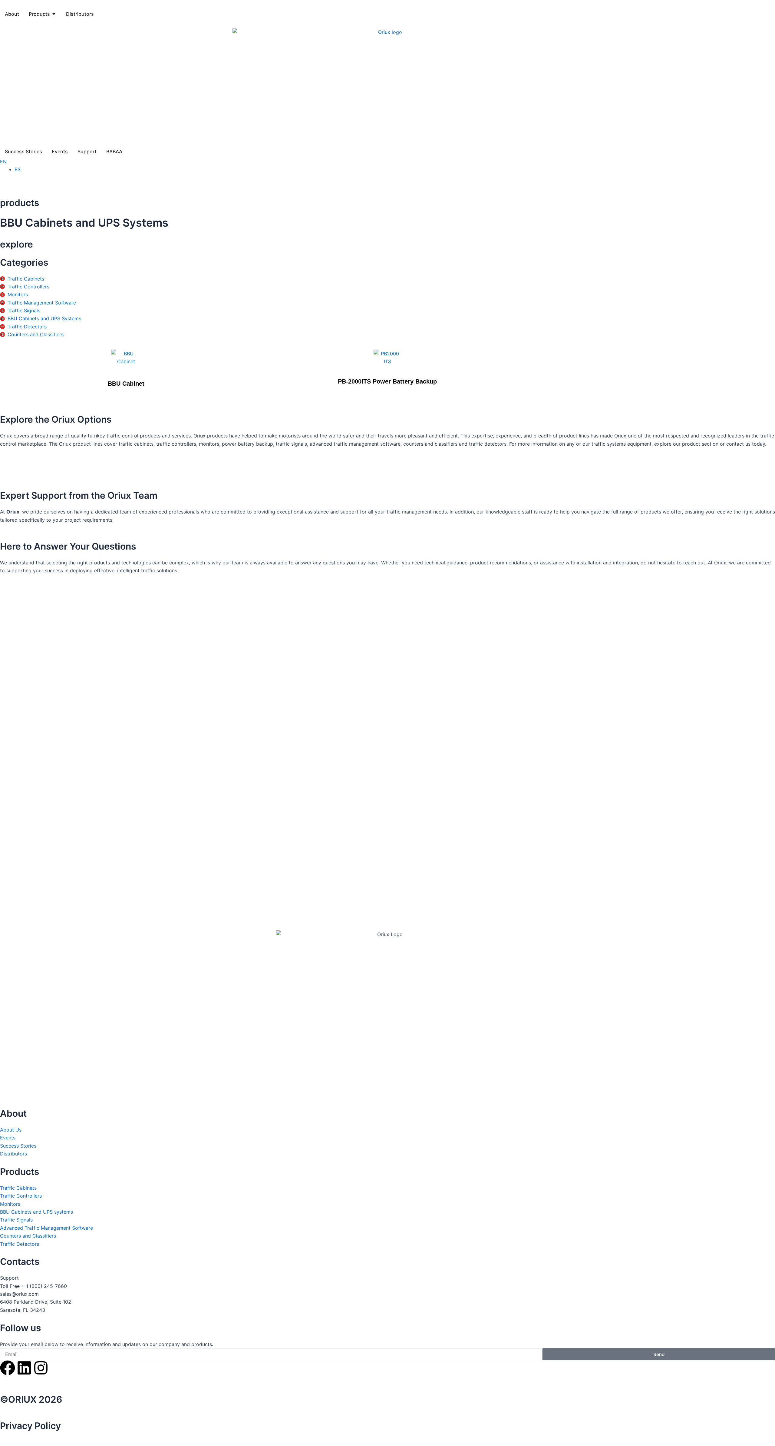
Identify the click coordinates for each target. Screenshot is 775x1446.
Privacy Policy (30, 1425)
